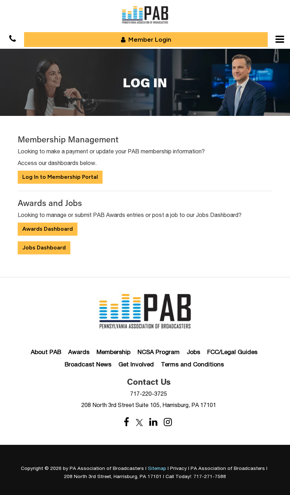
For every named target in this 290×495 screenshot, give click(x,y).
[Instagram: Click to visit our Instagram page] (168, 422)
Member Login (149, 39)
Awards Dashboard (47, 228)
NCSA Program (159, 351)
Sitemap (157, 468)
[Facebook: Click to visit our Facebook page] (126, 422)
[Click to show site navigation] (279, 39)
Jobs (193, 351)
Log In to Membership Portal (60, 176)
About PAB (46, 351)
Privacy (178, 468)
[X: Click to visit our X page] (139, 422)
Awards (78, 351)
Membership (113, 351)
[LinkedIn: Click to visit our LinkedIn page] (153, 422)
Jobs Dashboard (44, 247)
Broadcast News (88, 364)
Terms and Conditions (192, 364)
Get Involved (136, 364)
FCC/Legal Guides (232, 351)
